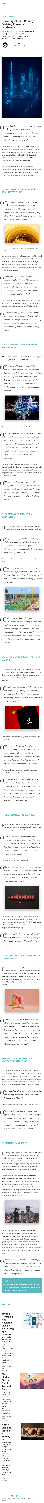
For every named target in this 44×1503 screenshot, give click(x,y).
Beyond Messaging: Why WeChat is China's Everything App (8, 1322)
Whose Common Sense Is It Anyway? (6, 1430)
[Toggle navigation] (4, 3)
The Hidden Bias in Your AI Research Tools (6, 1382)
